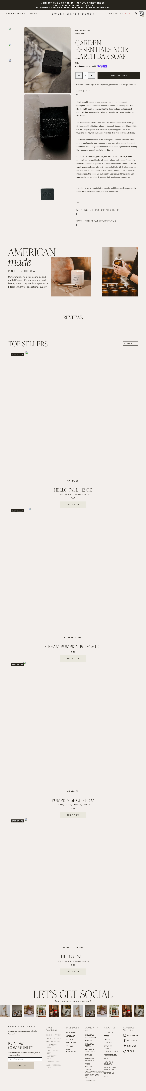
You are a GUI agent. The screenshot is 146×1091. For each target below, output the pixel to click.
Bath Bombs (71, 1033)
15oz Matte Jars (51, 1057)
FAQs (106, 1058)
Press (106, 1036)
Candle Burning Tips (53, 1066)
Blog (106, 1076)
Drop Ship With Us (92, 1076)
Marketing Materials (90, 1059)
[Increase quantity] (91, 75)
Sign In (88, 1040)
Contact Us (109, 1073)
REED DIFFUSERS (53, 1035)
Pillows (69, 1046)
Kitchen (69, 1039)
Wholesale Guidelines (90, 1050)
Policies (108, 1043)
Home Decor (71, 1043)
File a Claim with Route (110, 1068)
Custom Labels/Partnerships (92, 1070)
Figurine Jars (52, 1062)
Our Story (108, 1033)
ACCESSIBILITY (110, 1055)
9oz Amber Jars (53, 1042)
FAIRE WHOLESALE (89, 1065)
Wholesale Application (90, 1036)
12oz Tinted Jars (52, 1052)
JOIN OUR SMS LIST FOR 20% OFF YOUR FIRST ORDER (73, 3)
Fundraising (90, 1081)
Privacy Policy (111, 1052)
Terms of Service (108, 1047)
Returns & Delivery (109, 1063)
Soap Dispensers (71, 1050)
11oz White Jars (51, 1046)
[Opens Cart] (141, 13)
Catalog (88, 1055)
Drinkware (70, 1036)
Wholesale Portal (90, 1045)
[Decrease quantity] (79, 75)
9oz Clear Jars (53, 1038)
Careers (107, 1039)
